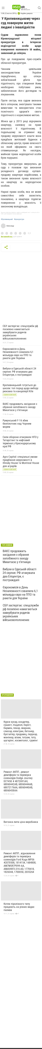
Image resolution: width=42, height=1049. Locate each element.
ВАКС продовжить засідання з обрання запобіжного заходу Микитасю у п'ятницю (20, 407)
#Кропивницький (7, 219)
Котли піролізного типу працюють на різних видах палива (19, 907)
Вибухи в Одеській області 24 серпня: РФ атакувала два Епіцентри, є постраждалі (19, 371)
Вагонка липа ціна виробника (21, 821)
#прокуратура (19, 219)
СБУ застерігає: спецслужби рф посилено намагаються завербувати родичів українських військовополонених (20, 332)
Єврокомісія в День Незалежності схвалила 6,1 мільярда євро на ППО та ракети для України (18, 353)
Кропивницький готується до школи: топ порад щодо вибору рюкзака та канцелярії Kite (20, 388)
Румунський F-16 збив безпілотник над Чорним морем (17, 423)
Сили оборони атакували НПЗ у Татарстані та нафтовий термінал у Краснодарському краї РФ (20, 441)
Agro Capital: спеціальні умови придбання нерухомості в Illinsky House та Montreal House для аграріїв (21, 461)
